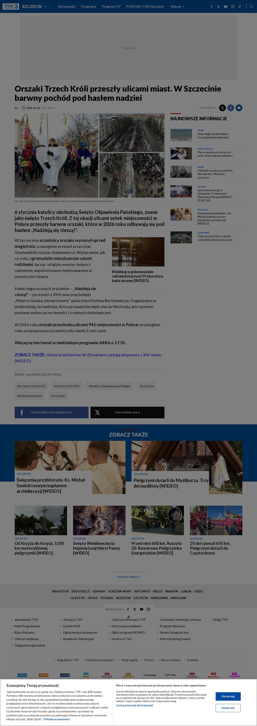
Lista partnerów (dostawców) (134, 705)
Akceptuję (228, 696)
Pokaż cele (228, 707)
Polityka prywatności (57, 719)
